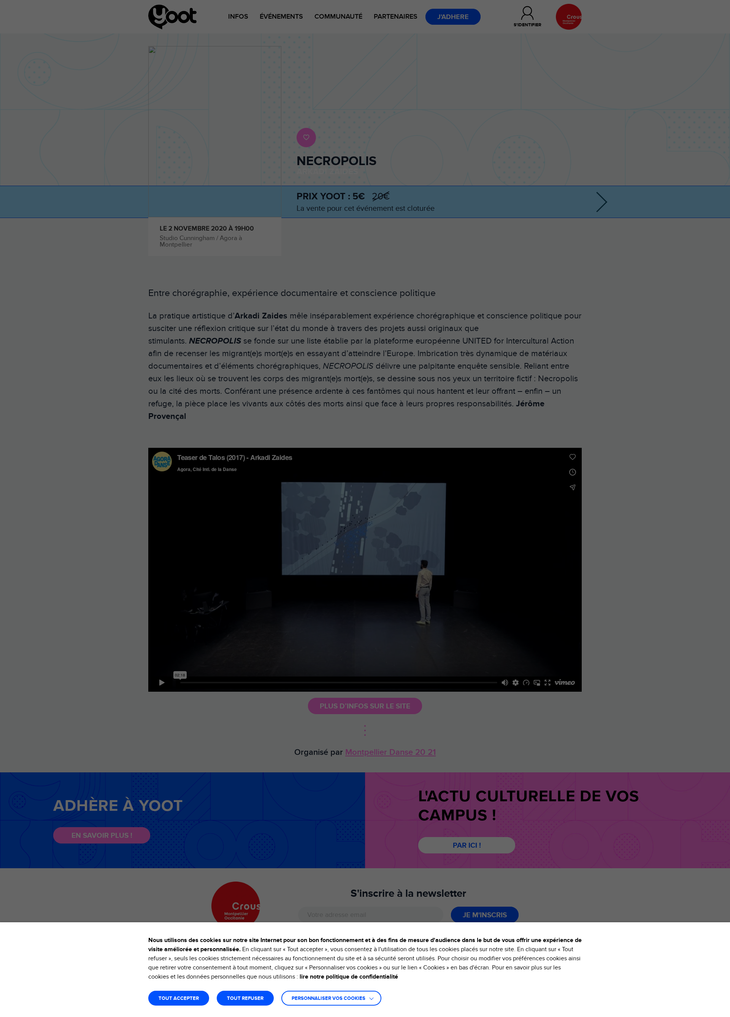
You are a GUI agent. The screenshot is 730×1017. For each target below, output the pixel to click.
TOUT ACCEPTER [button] (179, 998)
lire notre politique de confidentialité (349, 977)
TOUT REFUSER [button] (245, 998)
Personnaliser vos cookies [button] (328, 998)
